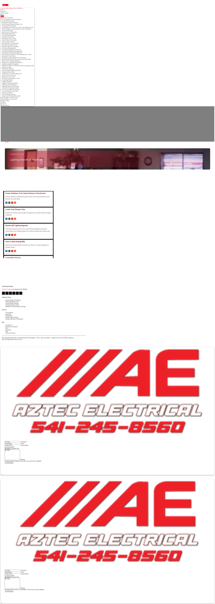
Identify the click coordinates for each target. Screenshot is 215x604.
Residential (8, 316)
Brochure (8, 330)
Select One (16, 448)
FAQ (6, 328)
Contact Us (8, 325)
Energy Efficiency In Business (14, 319)
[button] (5, 5)
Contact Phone (24, 445)
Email (22, 443)
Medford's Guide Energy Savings (15, 306)
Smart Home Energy (11, 317)
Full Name (24, 442)
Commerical (9, 312)
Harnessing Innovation (12, 305)
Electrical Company (7, 289)
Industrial (8, 314)
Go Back (7, 142)
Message (22, 459)
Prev (11, 163)
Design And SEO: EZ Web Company (62, 338)
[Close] (22, 8)
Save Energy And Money (13, 300)
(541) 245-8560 (45, 338)
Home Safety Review (12, 303)
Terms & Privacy (10, 333)
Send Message (9, 462)
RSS (6, 331)
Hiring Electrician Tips (12, 302)
